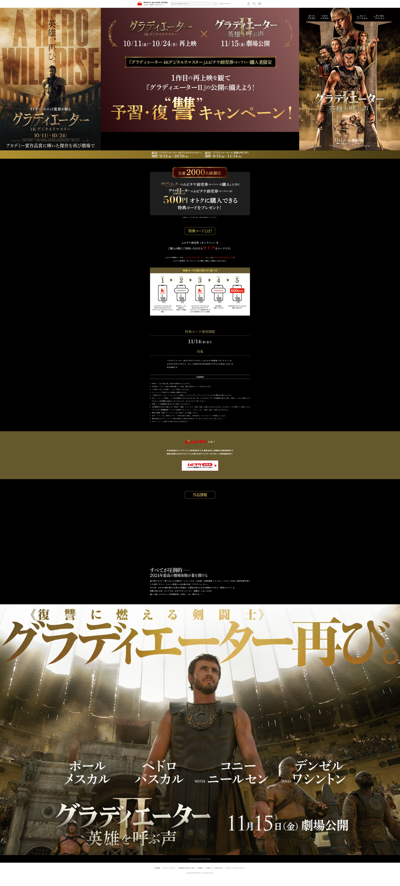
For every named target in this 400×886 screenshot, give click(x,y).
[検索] (173, 4)
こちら (182, 421)
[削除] (215, 4)
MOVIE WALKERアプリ (223, 257)
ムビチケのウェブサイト (194, 257)
